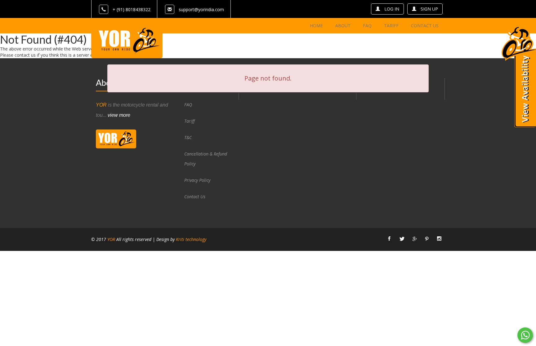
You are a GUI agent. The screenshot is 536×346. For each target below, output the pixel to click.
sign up (429, 9)
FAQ (188, 104)
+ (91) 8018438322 (131, 9)
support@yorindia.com (201, 9)
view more (119, 115)
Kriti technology (191, 239)
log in (391, 9)
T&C (188, 137)
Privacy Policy (197, 180)
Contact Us (194, 196)
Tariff (189, 121)
